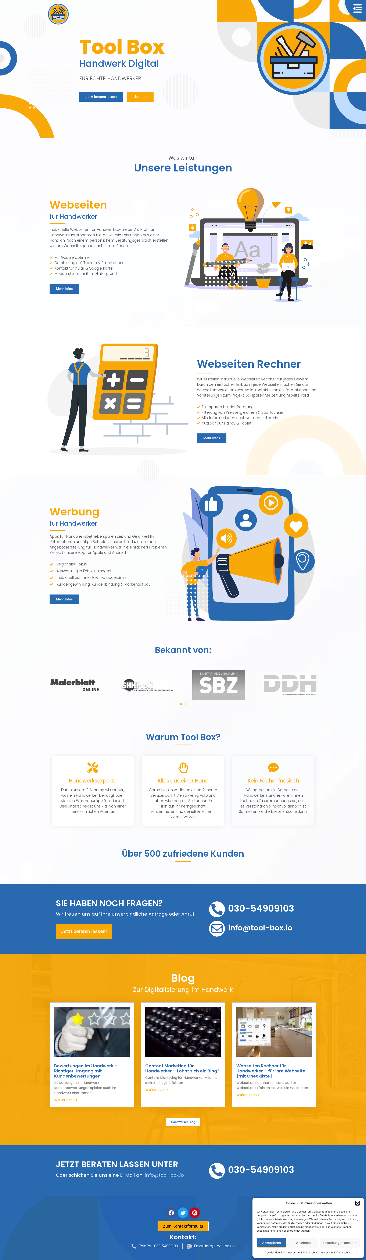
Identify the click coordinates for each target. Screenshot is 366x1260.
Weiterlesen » (65, 1099)
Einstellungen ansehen (340, 1243)
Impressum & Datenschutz (303, 1252)
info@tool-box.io (164, 1175)
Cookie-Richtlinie (275, 1252)
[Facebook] (171, 1212)
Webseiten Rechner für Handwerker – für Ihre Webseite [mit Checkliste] (270, 1071)
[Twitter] (183, 1212)
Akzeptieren (271, 1243)
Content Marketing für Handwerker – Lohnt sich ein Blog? (182, 1068)
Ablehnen (303, 1243)
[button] (357, 1203)
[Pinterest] (194, 1212)
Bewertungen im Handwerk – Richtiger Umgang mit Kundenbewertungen (86, 1071)
